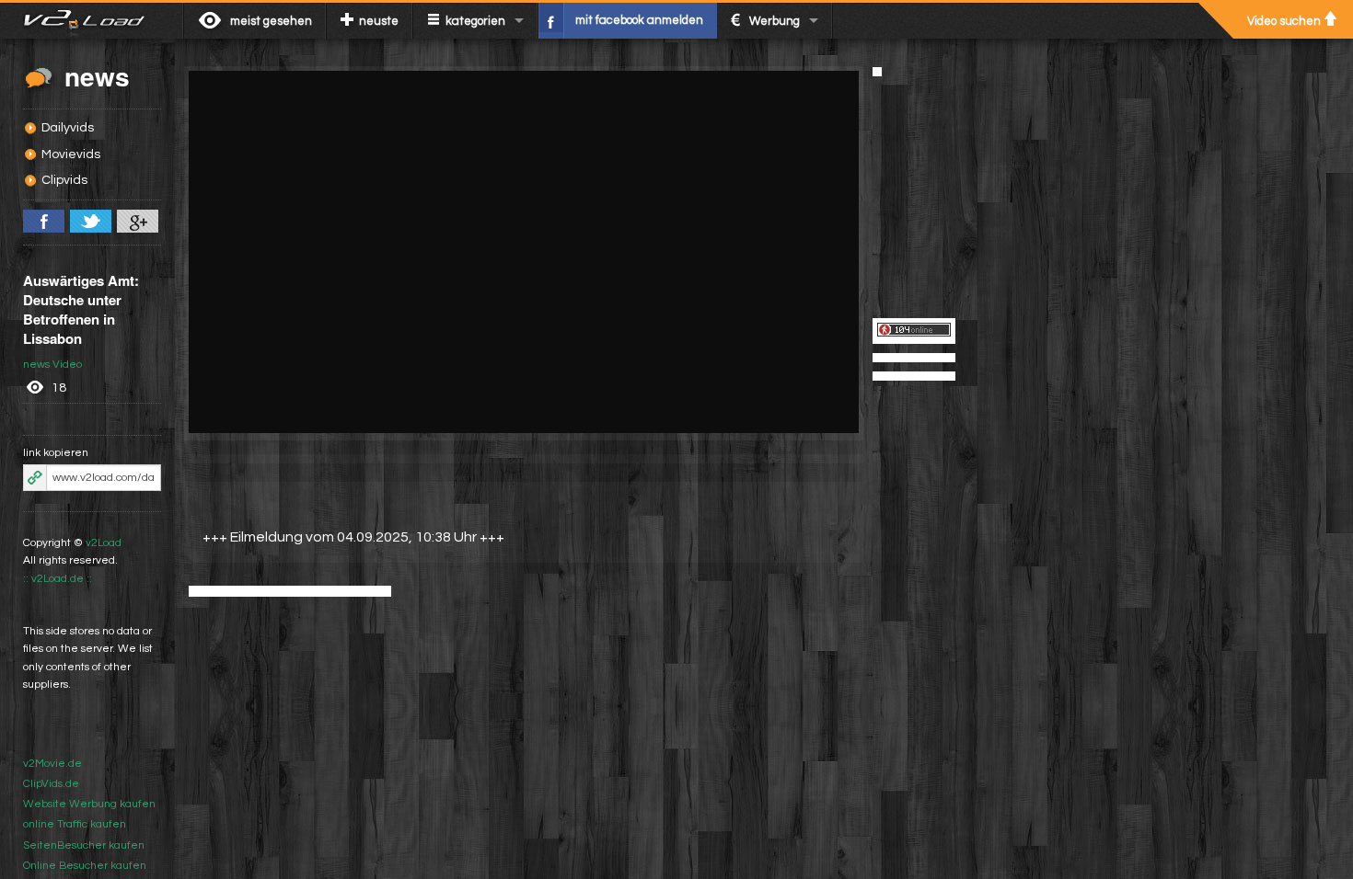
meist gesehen (271, 21)
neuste (379, 21)
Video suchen (1284, 21)
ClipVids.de (51, 784)
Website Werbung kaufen (89, 804)
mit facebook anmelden (639, 20)
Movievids (70, 154)
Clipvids (64, 180)
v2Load (103, 543)
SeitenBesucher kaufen (84, 845)
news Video (52, 365)
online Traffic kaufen (74, 824)
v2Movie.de (52, 764)
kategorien (475, 21)
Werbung (774, 21)
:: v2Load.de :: (57, 579)
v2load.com (91, 20)
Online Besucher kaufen (84, 866)
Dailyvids (67, 127)
